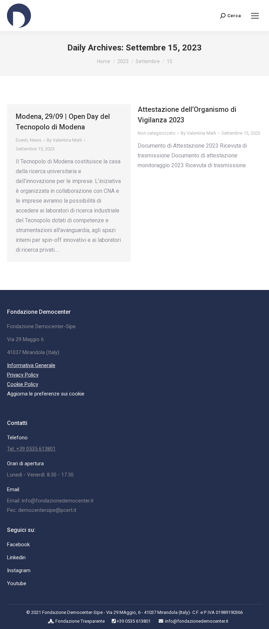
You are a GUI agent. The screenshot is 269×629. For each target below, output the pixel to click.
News (35, 140)
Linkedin (16, 557)
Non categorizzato (156, 133)
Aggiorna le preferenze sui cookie (45, 394)
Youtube (16, 583)
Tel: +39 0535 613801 (31, 449)
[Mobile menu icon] (255, 16)
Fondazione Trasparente (80, 621)
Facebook (18, 544)
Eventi (22, 140)
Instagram (18, 570)
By (64, 140)
